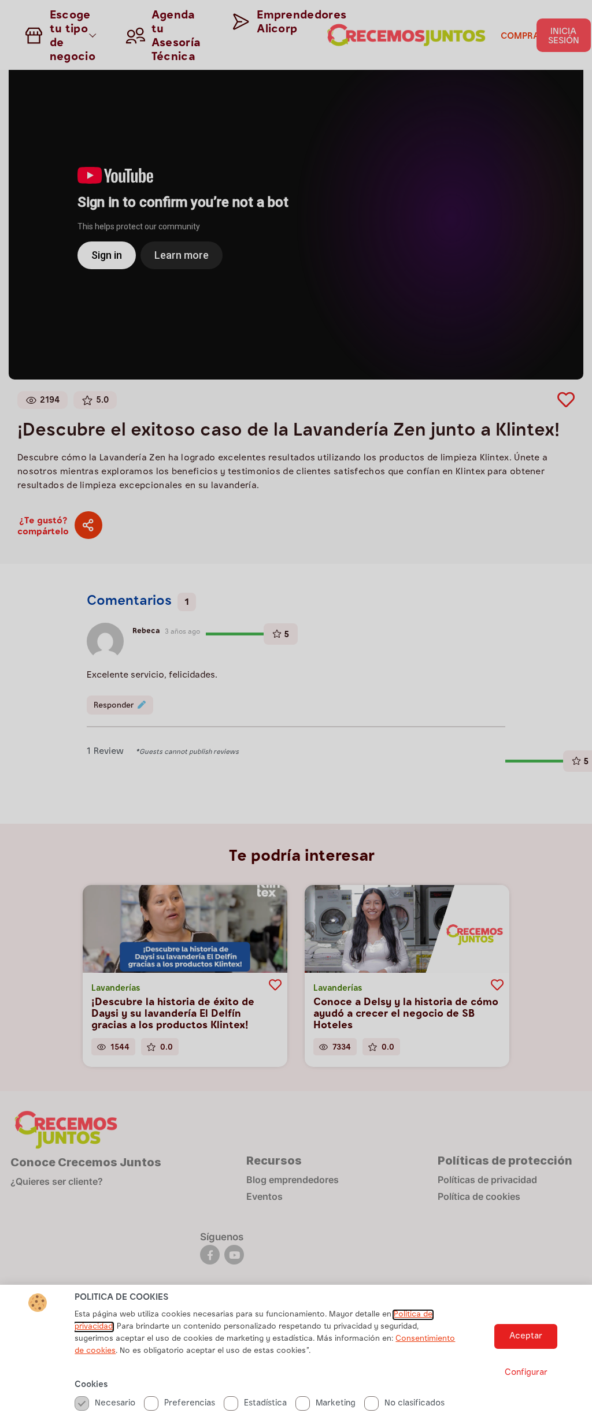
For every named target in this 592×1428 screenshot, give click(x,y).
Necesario (115, 1403)
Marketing (336, 1403)
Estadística (265, 1403)
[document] (296, 714)
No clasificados (414, 1403)
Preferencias (189, 1403)
